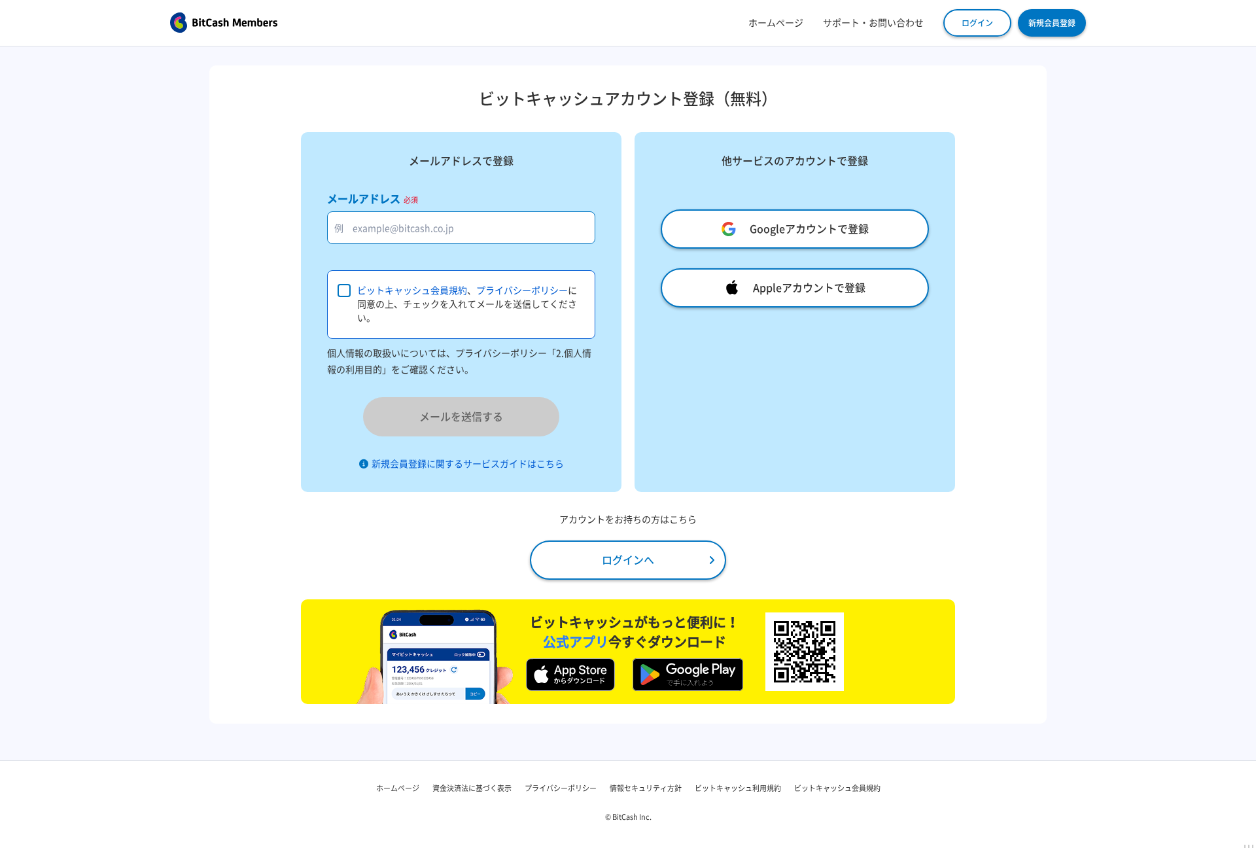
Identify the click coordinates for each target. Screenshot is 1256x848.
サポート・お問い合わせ (873, 22)
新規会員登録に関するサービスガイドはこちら (468, 463)
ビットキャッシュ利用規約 (738, 788)
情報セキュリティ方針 (646, 788)
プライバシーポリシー (522, 290)
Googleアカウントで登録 (809, 229)
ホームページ (775, 22)
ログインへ (628, 560)
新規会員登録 (1051, 23)
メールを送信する (461, 417)
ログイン (977, 23)
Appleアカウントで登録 (809, 288)
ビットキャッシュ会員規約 (412, 290)
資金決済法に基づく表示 (472, 788)
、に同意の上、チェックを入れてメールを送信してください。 (467, 304)
